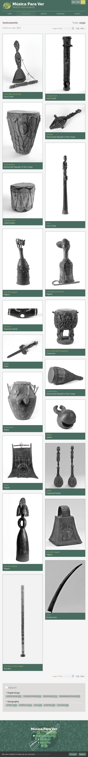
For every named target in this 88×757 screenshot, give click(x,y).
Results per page (9, 28)
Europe (49, 705)
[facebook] (42, 746)
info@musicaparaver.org (45, 736)
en (83, 1)
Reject (82, 754)
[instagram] (46, 746)
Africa (11, 705)
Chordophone (32, 696)
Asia (37, 705)
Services (44, 14)
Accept (73, 754)
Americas (25, 705)
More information (43, 754)
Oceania (62, 705)
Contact (77, 14)
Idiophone (50, 696)
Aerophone (13, 696)
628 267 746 (45, 739)
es (78, 1)
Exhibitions (60, 14)
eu (73, 1)
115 (77, 28)
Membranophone (69, 696)
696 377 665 (45, 743)
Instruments (26, 14)
